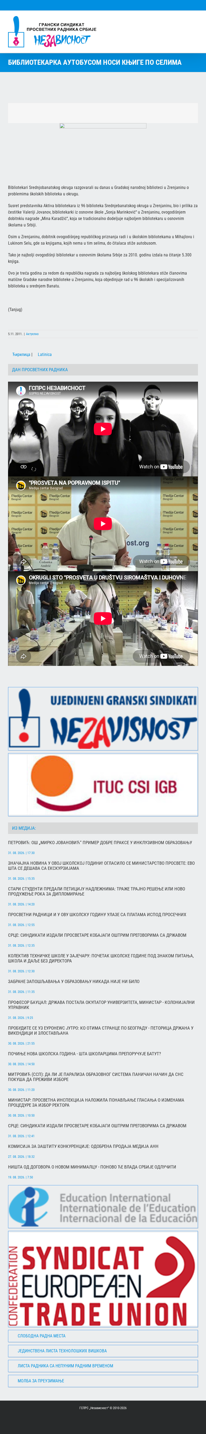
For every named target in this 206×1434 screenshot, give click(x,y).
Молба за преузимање (41, 1380)
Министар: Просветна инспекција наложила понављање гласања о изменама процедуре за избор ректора (96, 1103)
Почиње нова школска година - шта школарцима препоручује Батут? (84, 1053)
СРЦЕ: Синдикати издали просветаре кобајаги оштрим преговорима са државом (97, 935)
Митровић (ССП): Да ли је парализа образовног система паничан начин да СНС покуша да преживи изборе (95, 1077)
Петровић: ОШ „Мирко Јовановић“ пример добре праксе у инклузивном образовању (100, 842)
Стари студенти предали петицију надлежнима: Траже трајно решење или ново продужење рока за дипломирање (96, 891)
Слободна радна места (41, 1335)
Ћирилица (20, 354)
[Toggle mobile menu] (196, 19)
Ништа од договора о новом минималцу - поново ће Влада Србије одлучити (92, 1167)
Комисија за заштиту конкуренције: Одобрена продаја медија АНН (83, 1146)
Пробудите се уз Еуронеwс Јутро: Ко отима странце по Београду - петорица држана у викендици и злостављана (100, 1031)
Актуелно (32, 334)
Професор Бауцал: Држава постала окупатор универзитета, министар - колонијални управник (101, 1005)
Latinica (44, 354)
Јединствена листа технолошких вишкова (62, 1350)
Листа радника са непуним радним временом (65, 1365)
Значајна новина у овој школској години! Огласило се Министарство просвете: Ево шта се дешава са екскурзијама (101, 866)
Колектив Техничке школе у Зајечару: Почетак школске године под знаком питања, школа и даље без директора (101, 958)
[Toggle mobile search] (186, 19)
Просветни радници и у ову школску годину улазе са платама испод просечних (97, 914)
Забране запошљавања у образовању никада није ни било (73, 981)
